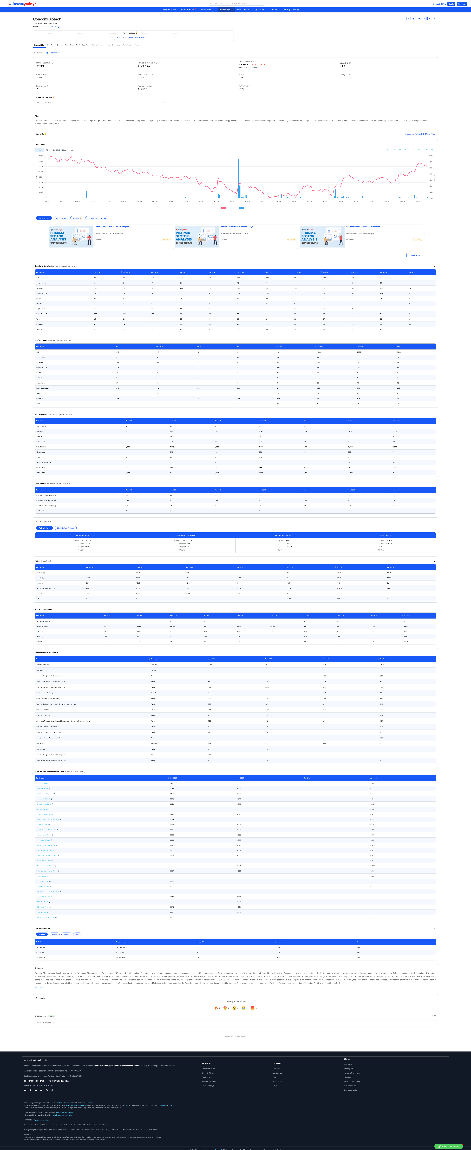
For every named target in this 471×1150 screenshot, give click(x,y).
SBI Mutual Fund (42, 789)
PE (47, 150)
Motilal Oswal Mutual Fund (45, 845)
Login (451, 4)
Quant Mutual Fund (43, 799)
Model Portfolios (188, 10)
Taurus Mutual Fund (43, 861)
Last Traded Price (248, 62)
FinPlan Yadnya (208, 1086)
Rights (66, 934)
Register (461, 4)
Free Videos (277, 1081)
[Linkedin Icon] (35, 1090)
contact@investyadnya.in (63, 1103)
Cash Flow (85, 45)
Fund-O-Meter (243, 10)
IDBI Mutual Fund (42, 907)
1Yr (413, 149)
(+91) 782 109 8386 (60, 1081)
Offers (443, 4)
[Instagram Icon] (46, 1090)
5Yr (426, 149)
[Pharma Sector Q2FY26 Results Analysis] (322, 236)
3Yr (419, 149)
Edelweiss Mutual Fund (44, 794)
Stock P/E (345, 63)
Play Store (162, 1105)
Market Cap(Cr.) (45, 63)
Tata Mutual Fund (42, 809)
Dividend (42, 934)
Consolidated (55, 53)
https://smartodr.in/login (41, 1120)
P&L (66, 45)
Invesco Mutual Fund (43, 804)
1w (388, 149)
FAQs (275, 1086)
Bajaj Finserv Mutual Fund (45, 917)
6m (406, 149)
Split (77, 934)
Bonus (54, 934)
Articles (296, 10)
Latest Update (44, 218)
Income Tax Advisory (210, 1081)
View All (415, 255)
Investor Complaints (352, 1081)
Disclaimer (348, 1064)
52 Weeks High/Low (147, 63)
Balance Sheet (75, 45)
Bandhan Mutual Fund (44, 850)
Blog (274, 1077)
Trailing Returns (44, 528)
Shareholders (116, 45)
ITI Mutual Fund (41, 825)
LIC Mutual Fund (42, 902)
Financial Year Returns (65, 528)
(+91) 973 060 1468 (35, 1081)
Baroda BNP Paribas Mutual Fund (47, 819)
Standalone (37, 53)
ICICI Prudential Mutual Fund (46, 855)
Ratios (108, 45)
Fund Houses (127, 45)
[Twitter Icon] (41, 1090)
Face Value (42, 86)
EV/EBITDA (245, 86)
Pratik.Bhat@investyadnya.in (62, 1115)
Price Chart (50, 45)
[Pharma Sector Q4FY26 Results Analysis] (71, 236)
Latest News (61, 218)
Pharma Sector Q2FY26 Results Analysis (363, 227)
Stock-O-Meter (226, 10)
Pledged (345, 75)
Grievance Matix (350, 1090)
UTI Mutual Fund (42, 876)
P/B (242, 75)
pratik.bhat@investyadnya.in (76, 1105)
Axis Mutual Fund (42, 881)
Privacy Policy (349, 1069)
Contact (436, 4)
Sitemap (347, 1077)
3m (400, 149)
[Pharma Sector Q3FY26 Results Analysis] (197, 236)
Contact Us (277, 1073)
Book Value (42, 75)
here (127, 1105)
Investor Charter (350, 1086)
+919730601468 (87, 1103)
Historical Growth (97, 45)
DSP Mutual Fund (42, 783)
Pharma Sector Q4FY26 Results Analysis (112, 227)
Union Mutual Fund (42, 912)
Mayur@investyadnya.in (64, 1112)
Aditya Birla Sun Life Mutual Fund (47, 891)
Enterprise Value (144, 86)
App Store (173, 1105)
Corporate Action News (97, 218)
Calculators (260, 10)
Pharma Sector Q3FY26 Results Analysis (238, 227)
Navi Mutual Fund (42, 886)
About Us (276, 1069)
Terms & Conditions (352, 1073)
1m (394, 149)
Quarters (60, 45)
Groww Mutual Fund (43, 835)
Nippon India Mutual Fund (45, 814)
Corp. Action (139, 45)
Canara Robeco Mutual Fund (46, 830)
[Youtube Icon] (25, 1090)
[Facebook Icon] (30, 1090)
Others (274, 10)
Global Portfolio (208, 10)
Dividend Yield (145, 75)
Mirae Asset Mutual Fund (44, 866)
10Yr (432, 149)
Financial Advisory (169, 10)
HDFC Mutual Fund (43, 840)
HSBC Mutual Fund (43, 897)
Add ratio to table (44, 97)
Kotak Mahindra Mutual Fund (46, 871)
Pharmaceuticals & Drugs (50, 26)
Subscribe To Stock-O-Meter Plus (130, 37)
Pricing (287, 10)
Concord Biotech (40, 45)
